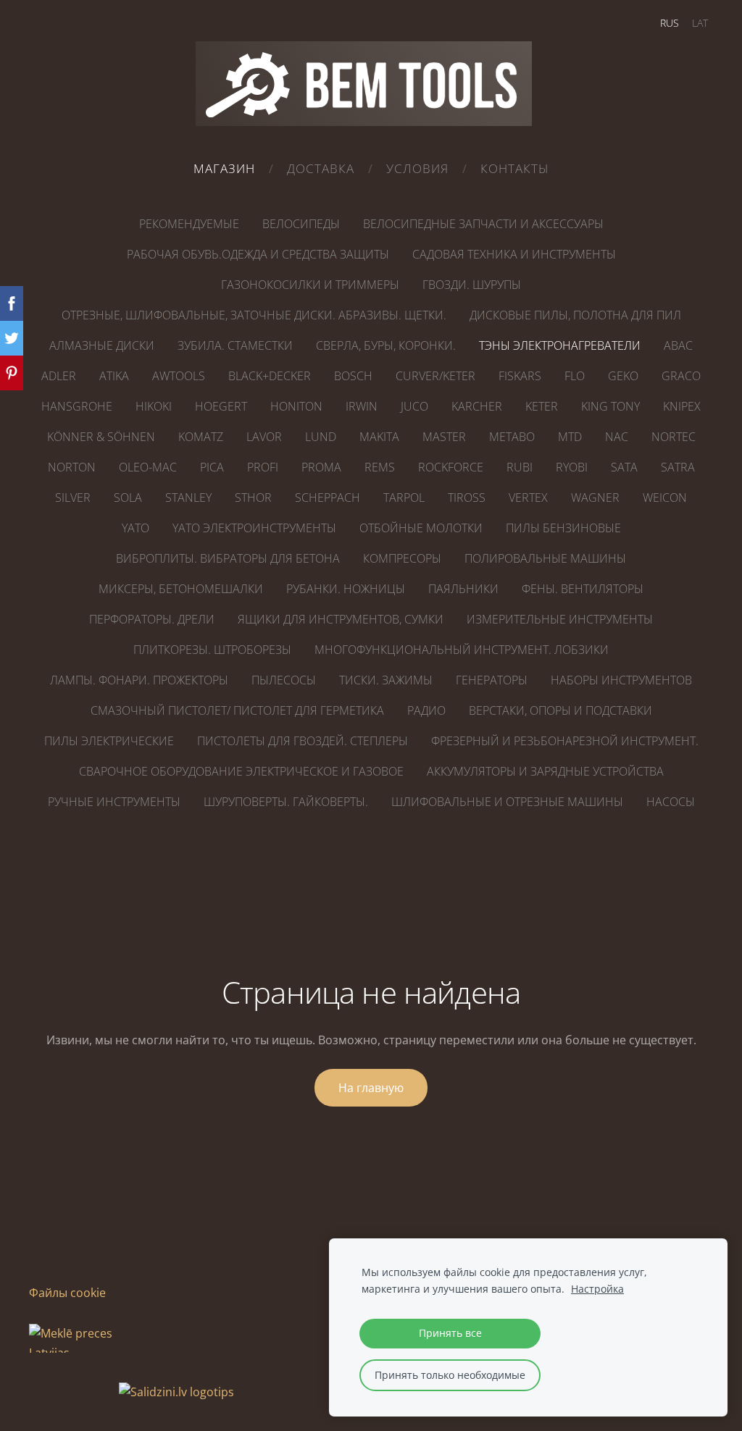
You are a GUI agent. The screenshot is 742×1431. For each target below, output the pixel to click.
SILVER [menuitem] (73, 497)
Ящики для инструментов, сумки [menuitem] (340, 619)
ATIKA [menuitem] (114, 376)
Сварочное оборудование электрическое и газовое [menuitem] (241, 771)
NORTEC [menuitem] (673, 437)
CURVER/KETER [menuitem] (435, 376)
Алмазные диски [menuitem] (101, 345)
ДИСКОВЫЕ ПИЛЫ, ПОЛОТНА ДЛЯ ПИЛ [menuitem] (575, 315)
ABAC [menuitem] (678, 345)
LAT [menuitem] (700, 23)
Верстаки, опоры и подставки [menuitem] (560, 710)
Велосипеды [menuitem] (301, 224)
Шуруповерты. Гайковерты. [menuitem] (286, 802)
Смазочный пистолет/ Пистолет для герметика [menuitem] (237, 710)
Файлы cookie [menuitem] (67, 1293)
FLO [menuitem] (574, 376)
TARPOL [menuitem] (404, 497)
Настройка (597, 1289)
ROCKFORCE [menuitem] (450, 467)
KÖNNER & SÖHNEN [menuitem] (101, 437)
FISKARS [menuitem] (520, 376)
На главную (371, 1088)
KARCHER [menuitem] (476, 406)
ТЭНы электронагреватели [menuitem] (560, 345)
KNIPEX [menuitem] (682, 406)
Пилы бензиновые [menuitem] (563, 528)
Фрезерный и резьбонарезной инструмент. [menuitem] (565, 741)
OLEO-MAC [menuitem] (148, 467)
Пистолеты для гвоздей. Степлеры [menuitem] (302, 741)
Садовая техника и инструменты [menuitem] (514, 254)
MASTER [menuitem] (444, 437)
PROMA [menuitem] (321, 467)
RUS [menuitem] (669, 23)
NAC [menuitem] (616, 437)
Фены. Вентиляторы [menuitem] (582, 589)
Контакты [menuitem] (514, 168)
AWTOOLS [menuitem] (178, 376)
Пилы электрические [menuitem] (109, 741)
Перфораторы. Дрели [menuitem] (151, 619)
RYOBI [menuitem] (572, 467)
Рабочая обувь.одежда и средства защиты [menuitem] (258, 254)
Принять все (450, 1333)
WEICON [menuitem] (665, 497)
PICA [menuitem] (212, 467)
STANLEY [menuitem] (188, 497)
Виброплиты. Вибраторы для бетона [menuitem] (228, 558)
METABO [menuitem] (512, 437)
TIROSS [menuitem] (466, 497)
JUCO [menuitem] (414, 406)
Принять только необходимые (450, 1375)
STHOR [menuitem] (253, 497)
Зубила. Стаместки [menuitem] (235, 345)
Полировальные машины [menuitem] (545, 558)
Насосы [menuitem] (670, 802)
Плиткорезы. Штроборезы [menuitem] (212, 650)
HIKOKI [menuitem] (154, 406)
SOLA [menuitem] (128, 497)
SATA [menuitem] (624, 467)
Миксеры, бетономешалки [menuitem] (181, 589)
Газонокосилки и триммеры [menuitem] (310, 285)
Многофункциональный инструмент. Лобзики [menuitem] (461, 650)
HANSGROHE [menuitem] (76, 406)
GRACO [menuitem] (681, 376)
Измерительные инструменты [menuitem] (560, 619)
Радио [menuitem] (426, 710)
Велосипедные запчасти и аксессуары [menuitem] (483, 224)
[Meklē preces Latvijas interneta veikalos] (72, 1392)
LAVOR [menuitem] (264, 437)
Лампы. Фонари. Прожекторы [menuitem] (139, 680)
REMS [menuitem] (379, 467)
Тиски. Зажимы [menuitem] (386, 680)
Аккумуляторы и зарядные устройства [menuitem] (545, 771)
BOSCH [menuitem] (353, 376)
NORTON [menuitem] (72, 467)
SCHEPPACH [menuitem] (327, 497)
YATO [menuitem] (135, 528)
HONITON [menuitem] (296, 406)
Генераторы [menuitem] (492, 680)
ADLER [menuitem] (58, 376)
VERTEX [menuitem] (528, 497)
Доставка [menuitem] (320, 168)
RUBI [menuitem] (520, 467)
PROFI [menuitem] (262, 467)
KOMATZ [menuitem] (200, 437)
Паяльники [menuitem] (463, 589)
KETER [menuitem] (541, 406)
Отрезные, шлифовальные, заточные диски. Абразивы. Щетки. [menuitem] (254, 315)
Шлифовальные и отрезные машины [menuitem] (507, 802)
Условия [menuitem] (417, 168)
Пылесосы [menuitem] (283, 680)
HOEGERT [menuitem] (221, 406)
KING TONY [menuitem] (610, 406)
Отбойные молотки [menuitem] (421, 528)
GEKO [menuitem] (623, 376)
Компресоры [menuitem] (402, 558)
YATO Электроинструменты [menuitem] (254, 528)
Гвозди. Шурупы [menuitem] (471, 285)
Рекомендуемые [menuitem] (189, 224)
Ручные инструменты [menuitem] (114, 802)
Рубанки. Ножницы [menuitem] (345, 589)
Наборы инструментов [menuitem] (621, 680)
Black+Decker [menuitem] (269, 376)
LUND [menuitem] (320, 437)
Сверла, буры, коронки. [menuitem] (386, 345)
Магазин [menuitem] (224, 168)
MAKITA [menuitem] (379, 437)
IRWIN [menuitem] (362, 406)
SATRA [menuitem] (678, 467)
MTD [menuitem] (570, 437)
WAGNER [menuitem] (595, 497)
